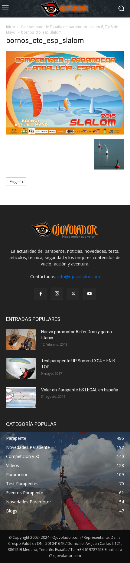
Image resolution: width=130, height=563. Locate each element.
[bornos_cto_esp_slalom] (65, 133)
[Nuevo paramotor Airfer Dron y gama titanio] (21, 339)
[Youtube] (89, 294)
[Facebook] (40, 294)
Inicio (10, 26)
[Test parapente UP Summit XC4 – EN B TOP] (21, 368)
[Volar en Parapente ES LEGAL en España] (21, 397)
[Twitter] (73, 294)
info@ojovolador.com (78, 276)
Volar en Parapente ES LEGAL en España (79, 389)
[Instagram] (57, 294)
